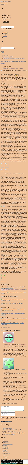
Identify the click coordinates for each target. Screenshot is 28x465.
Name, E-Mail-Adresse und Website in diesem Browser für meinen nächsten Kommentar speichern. (14, 418)
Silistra (11, 288)
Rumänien (21, 68)
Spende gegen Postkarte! (9, 434)
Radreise (7, 288)
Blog (4, 34)
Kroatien (5, 445)
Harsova (2, 288)
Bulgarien (5, 68)
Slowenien (5, 451)
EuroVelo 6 (22, 286)
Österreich (5, 447)
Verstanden (3, 463)
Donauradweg (16, 286)
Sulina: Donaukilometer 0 (9, 431)
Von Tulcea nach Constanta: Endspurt (12, 429)
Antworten (22, 344)
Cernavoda (9, 286)
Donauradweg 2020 (13, 68)
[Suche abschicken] (14, 48)
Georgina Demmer (7, 344)
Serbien (5, 450)
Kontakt (5, 36)
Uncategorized (6, 453)
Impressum (5, 457)
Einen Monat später (7, 428)
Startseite (5, 32)
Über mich (5, 33)
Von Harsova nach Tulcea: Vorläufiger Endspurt (14, 433)
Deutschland (6, 442)
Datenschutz (6, 455)
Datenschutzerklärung (11, 463)
